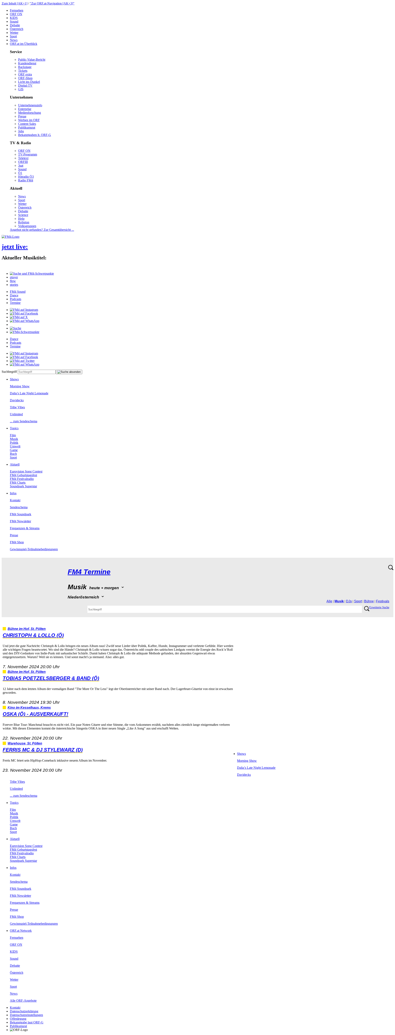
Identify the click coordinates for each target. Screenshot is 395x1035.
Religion (23, 222)
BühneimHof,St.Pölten (27, 629)
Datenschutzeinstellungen (26, 1015)
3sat (20, 165)
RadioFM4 (25, 180)
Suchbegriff (9, 371)
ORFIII (23, 162)
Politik (14, 442)
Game (14, 450)
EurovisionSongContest (26, 471)
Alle (329, 601)
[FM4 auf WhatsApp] (24, 321)
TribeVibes (17, 407)
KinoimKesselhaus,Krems (29, 707)
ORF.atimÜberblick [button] (23, 43)
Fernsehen (16, 10)
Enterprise (24, 109)
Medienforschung (29, 112)
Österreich (16, 29)
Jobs (21, 131)
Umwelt (15, 446)
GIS (20, 89)
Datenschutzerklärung (24, 1011)
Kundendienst (27, 63)
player (14, 277)
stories (14, 284)
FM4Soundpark (20, 514)
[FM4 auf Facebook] (24, 313)
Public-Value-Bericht (31, 59)
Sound (14, 21)
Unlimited (16, 414)
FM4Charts (18, 482)
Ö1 (20, 173)
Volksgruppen (27, 226)
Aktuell (15, 464)
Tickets (22, 70)
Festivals (382, 601)
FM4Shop (17, 542)
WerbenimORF (29, 120)
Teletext (23, 158)
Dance (14, 295)
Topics (14, 428)
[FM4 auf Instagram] (24, 309)
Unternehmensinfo (30, 105)
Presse (22, 116)
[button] (32, 273)
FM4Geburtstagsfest (23, 475)
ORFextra (25, 74)
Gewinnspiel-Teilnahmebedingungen (34, 549)
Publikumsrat (26, 127)
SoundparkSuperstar (23, 486)
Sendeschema (19, 507)
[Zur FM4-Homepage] (10, 236)
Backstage (24, 67)
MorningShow (20, 386)
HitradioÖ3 (26, 176)
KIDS (14, 18)
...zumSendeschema (23, 421)
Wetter (14, 32)
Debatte (15, 25)
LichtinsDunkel (29, 82)
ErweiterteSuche (379, 607)
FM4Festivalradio (22, 479)
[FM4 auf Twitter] (22, 360)
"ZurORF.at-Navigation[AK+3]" (52, 3)
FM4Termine (89, 572)
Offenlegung (18, 1018)
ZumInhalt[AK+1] (14, 3)
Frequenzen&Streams (25, 528)
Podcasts (15, 299)
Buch (13, 453)
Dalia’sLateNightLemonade (29, 393)
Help (21, 218)
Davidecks (17, 400)
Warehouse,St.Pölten (25, 743)
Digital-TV (25, 85)
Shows (14, 379)
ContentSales (27, 123)
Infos (13, 493)
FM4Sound (18, 291)
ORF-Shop (25, 78)
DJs (349, 601)
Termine (15, 302)
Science (23, 215)
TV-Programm (27, 154)
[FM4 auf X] (19, 317)
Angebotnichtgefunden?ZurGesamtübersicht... (42, 229)
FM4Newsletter (20, 521)
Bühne (369, 601)
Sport (13, 36)
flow (13, 281)
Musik (14, 439)
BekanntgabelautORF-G (26, 1022)
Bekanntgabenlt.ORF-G (34, 135)
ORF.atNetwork (21, 930)
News (13, 40)
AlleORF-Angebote (23, 1000)
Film (13, 435)
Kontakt (15, 500)
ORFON (16, 14)
